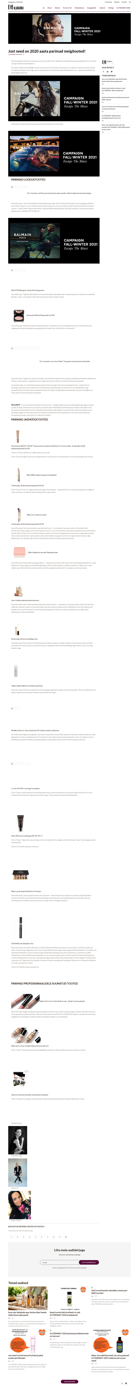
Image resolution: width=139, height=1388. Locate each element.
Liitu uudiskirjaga (89, 1262)
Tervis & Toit (67, 8)
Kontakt (124, 2)
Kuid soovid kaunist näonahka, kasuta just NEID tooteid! (115, 100)
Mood (50, 8)
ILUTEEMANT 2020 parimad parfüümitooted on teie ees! (111, 118)
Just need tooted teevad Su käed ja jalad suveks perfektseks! (115, 109)
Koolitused (108, 2)
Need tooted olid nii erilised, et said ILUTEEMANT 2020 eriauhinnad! (113, 90)
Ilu (44, 8)
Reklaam (116, 2)
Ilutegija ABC (91, 8)
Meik (20, 54)
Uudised (102, 8)
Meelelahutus (79, 8)
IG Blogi (111, 8)
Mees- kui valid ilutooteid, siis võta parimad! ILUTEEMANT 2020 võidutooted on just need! (116, 128)
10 (66, 1237)
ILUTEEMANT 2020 (123, 8)
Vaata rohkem (69, 1381)
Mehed (57, 8)
